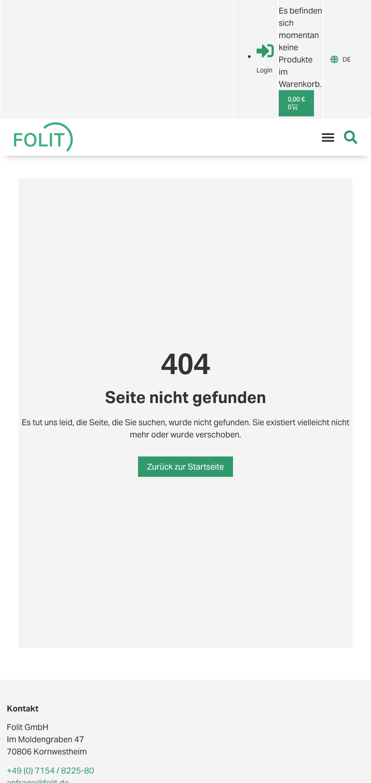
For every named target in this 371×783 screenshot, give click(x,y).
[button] (328, 137)
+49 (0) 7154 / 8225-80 (50, 770)
